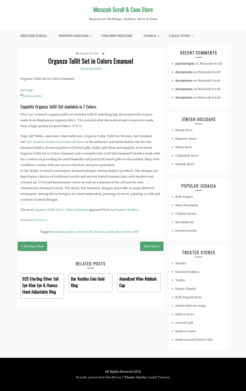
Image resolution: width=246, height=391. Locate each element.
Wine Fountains (186, 205)
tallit (134, 231)
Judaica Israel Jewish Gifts (194, 339)
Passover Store (186, 138)
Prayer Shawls (185, 288)
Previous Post (34, 246)
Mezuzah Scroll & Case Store (123, 9)
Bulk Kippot (184, 196)
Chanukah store (186, 155)
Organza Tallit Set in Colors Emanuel (61, 209)
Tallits (180, 280)
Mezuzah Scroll (33, 36)
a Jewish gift (184, 322)
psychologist (184, 63)
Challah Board (185, 213)
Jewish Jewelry (186, 230)
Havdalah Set (184, 222)
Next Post (150, 246)
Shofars (180, 263)
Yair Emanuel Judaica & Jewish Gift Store (55, 142)
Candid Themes (158, 377)
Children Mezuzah (116, 36)
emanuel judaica (63, 231)
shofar (125, 231)
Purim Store (184, 130)
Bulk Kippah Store (188, 297)
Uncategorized (90, 68)
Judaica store (184, 314)
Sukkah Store (184, 164)
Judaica (150, 36)
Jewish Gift (85, 231)
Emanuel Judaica (126, 209)
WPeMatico (40, 220)
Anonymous (184, 72)
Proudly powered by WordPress (98, 377)
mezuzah (112, 231)
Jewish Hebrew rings (190, 305)
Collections (179, 36)
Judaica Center (185, 331)
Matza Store (183, 147)
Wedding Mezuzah (74, 36)
